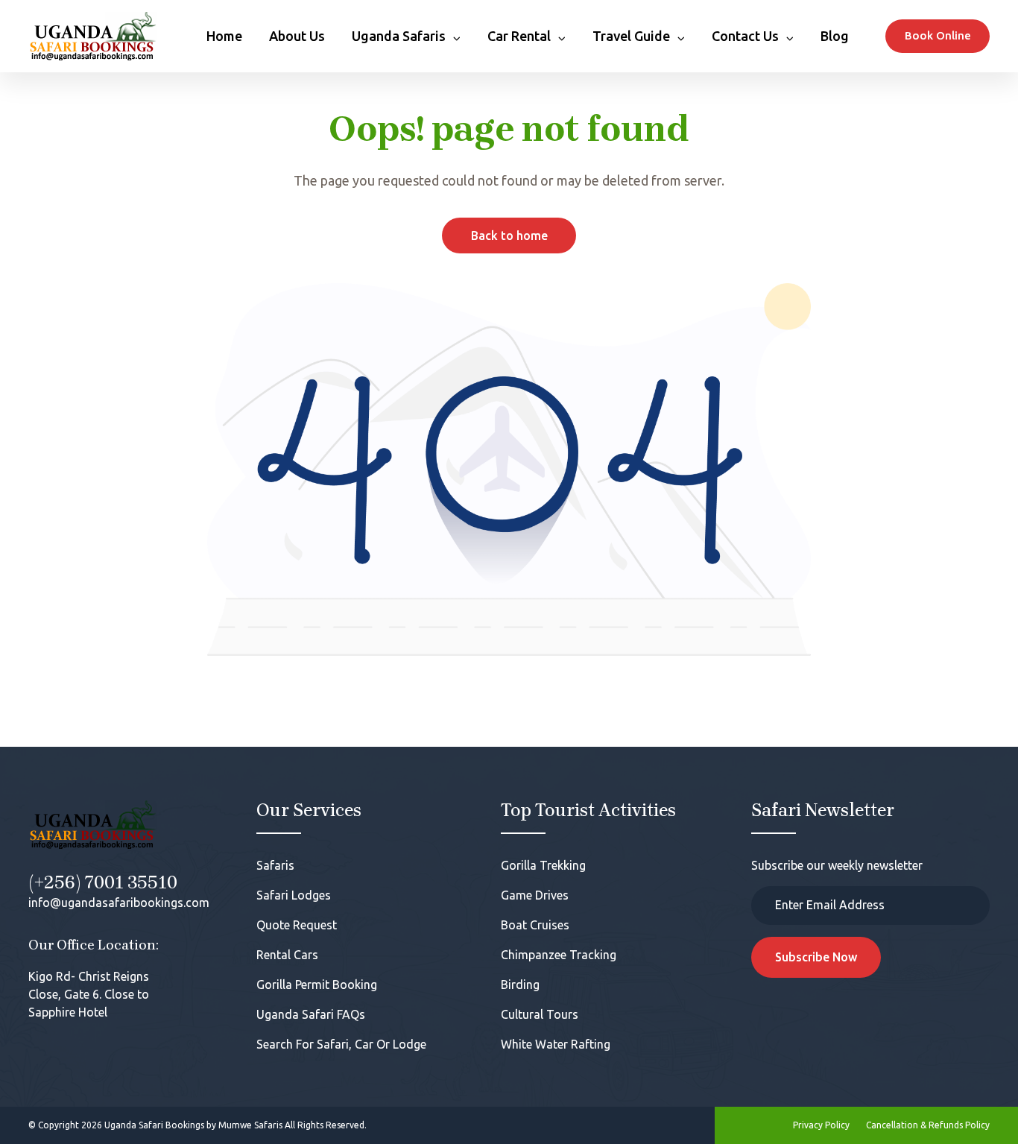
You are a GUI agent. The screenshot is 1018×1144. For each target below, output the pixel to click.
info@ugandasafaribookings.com (118, 902)
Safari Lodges (293, 895)
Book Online (938, 35)
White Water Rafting (555, 1044)
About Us (297, 35)
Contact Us (745, 35)
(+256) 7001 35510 (102, 882)
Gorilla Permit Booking (316, 984)
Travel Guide (631, 35)
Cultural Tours (539, 1014)
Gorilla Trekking (543, 865)
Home (224, 35)
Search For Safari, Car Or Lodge (341, 1044)
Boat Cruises (535, 925)
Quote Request (296, 925)
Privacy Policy (821, 1125)
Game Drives (535, 895)
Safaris (275, 865)
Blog (835, 35)
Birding (520, 984)
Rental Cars (287, 954)
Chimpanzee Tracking (558, 954)
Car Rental (519, 35)
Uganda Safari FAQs (310, 1014)
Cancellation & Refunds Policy (928, 1125)
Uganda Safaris (399, 35)
